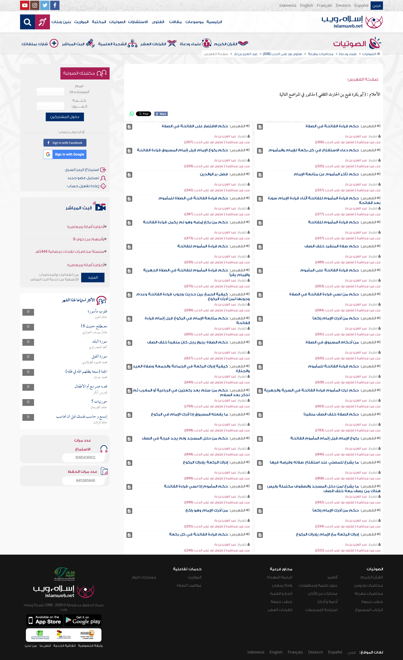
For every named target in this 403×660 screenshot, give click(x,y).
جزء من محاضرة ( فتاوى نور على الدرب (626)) (348, 358)
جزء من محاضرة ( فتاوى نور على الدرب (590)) (217, 310)
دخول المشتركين (64, 117)
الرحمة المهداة (279, 577)
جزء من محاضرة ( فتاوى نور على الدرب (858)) (348, 478)
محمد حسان (100, 377)
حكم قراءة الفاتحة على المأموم (329, 270)
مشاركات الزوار (144, 577)
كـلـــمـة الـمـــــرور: (79, 103)
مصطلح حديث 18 (93, 326)
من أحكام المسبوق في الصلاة (332, 342)
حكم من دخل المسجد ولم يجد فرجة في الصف (185, 438)
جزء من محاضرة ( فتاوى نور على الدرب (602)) (217, 334)
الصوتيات (117, 22)
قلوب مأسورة (97, 311)
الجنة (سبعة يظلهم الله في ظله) (86, 371)
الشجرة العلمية (112, 44)
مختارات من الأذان (322, 593)
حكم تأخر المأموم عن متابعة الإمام (326, 174)
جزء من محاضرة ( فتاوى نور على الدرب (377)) (348, 214)
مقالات (175, 22)
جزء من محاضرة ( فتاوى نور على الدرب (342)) (217, 190)
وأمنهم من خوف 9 (88, 229)
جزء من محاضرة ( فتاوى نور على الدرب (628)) (348, 382)
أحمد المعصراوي (98, 347)
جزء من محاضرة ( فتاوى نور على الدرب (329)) (217, 166)
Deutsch (343, 5)
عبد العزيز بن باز (356, 136)
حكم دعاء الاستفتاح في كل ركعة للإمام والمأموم (314, 150)
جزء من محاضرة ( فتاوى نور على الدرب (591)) (348, 334)
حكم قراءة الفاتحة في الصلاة (332, 126)
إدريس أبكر (100, 392)
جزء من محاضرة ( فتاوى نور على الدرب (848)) (217, 454)
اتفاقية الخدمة (64, 645)
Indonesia (287, 5)
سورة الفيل (99, 356)
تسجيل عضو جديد (83, 178)
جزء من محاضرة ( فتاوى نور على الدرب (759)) (217, 406)
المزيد (93, 277)
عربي (376, 5)
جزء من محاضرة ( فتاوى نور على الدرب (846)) (348, 454)
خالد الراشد (100, 422)
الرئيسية (214, 22)
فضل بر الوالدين (214, 174)
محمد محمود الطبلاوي (94, 362)
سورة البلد (99, 341)
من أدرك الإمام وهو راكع (206, 510)
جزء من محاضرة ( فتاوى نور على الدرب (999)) (217, 502)
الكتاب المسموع (369, 610)
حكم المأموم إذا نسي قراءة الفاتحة (196, 486)
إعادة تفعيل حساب (83, 186)
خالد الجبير (100, 317)
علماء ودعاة (190, 44)
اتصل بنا (45, 645)
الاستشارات (138, 22)
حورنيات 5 (99, 401)
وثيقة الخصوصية (90, 645)
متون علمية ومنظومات (318, 585)
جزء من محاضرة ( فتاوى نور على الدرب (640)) (217, 382)
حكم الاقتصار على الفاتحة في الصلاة (195, 126)
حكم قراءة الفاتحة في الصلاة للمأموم (193, 198)
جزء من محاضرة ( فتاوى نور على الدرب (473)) (217, 238)
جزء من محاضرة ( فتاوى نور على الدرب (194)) (348, 526)
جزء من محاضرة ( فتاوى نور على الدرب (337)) (348, 190)
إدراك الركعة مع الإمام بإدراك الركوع (327, 534)
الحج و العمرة (281, 593)
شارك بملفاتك (34, 44)
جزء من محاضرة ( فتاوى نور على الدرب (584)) (348, 310)
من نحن (31, 645)
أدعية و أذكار (327, 602)
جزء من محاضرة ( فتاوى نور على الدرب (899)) (217, 478)
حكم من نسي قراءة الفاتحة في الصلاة (324, 294)
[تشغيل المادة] (260, 127)
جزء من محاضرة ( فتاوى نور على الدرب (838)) (217, 430)
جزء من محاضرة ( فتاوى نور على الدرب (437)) (348, 238)
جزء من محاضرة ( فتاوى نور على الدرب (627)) (217, 358)
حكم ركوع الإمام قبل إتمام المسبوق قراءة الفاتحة (182, 150)
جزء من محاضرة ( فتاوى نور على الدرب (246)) (217, 550)
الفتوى (158, 22)
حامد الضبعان (98, 407)
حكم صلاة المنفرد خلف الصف (331, 246)
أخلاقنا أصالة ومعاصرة (85, 217)
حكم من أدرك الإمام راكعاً (336, 318)
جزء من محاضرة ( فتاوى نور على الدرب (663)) (348, 406)
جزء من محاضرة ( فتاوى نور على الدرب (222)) (348, 550)
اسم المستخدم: (79, 89)
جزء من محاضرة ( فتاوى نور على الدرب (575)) (217, 286)
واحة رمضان (282, 585)
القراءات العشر (153, 44)
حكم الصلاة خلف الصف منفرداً (331, 414)
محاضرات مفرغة (368, 593)
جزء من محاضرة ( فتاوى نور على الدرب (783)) (348, 430)
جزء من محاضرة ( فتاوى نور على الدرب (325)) (348, 166)
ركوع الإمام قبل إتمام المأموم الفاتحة (324, 438)
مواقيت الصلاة (189, 585)
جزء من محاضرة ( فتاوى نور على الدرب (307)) (217, 142)
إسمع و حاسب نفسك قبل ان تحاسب (81, 416)
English (306, 5)
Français (324, 5)
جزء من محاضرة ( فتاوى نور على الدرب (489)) (348, 262)
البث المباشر (73, 44)
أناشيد (332, 577)
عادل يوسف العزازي (94, 332)
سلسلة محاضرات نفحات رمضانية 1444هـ (69, 241)
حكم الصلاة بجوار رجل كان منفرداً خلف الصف (187, 342)
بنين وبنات (61, 22)
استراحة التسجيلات (321, 610)
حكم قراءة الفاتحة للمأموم (333, 366)
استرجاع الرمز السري (82, 170)
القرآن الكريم (225, 44)
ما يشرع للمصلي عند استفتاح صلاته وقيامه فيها (314, 462)
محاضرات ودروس (368, 585)
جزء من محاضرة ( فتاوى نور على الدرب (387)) (217, 214)
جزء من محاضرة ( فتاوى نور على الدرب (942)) (348, 502)
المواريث (81, 22)
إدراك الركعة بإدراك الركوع (205, 462)
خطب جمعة (372, 602)
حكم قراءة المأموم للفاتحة (333, 222)
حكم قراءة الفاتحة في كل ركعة (198, 534)
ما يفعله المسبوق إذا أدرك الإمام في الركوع (189, 414)
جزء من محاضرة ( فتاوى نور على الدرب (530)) (217, 262)
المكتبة (99, 22)
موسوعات (194, 22)
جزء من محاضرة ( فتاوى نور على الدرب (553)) (348, 286)
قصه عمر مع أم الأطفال (91, 386)
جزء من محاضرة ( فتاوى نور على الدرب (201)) (217, 526)
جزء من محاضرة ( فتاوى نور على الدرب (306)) (348, 142)
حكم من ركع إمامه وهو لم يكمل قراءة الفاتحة (185, 222)
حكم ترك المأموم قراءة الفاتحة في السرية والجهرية (311, 390)
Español (361, 5)
